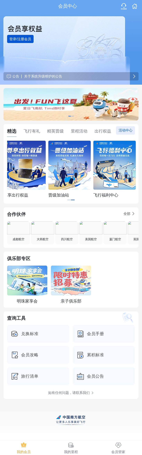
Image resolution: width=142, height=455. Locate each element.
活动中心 (125, 130)
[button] (123, 6)
